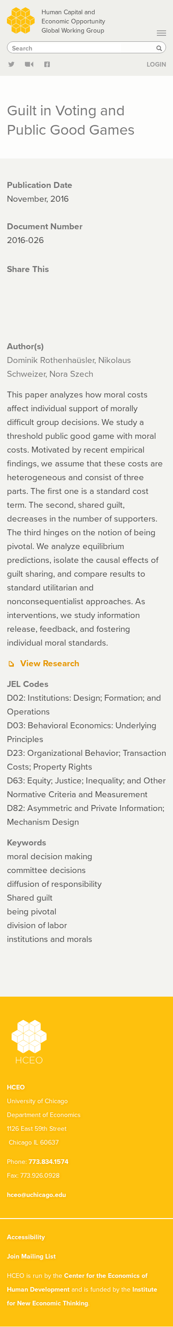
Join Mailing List (31, 1256)
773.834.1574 (48, 1161)
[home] (21, 19)
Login (156, 64)
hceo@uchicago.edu (36, 1194)
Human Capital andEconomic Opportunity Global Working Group (73, 21)
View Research (49, 663)
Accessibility (26, 1237)
